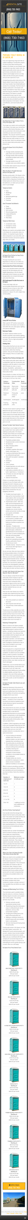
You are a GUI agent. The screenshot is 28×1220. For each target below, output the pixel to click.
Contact (17, 1213)
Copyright (12, 1213)
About (20, 1213)
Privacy (25, 1212)
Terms (8, 1213)
